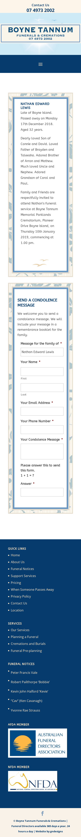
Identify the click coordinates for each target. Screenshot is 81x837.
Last (24, 394)
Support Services (23, 576)
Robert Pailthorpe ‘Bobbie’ (30, 682)
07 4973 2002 (40, 10)
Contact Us (19, 603)
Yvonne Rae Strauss (25, 710)
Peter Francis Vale (24, 672)
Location (17, 610)
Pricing (16, 583)
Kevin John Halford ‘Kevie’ (29, 691)
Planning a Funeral (24, 637)
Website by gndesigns (49, 831)
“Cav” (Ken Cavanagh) (26, 701)
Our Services (20, 630)
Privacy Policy (21, 596)
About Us (18, 562)
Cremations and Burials (28, 644)
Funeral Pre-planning (26, 651)
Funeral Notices (22, 569)
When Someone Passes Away (32, 589)
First (24, 378)
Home (15, 555)
